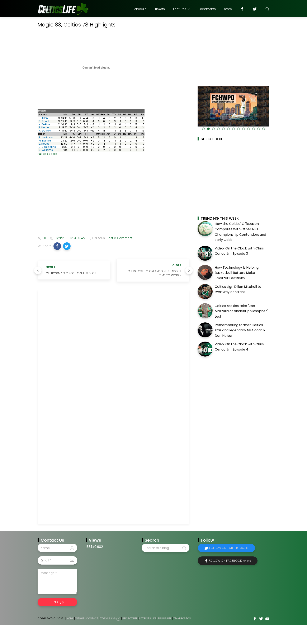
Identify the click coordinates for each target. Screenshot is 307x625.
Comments (207, 9)
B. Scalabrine (47, 147)
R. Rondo (44, 121)
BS (124, 114)
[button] (57, 246)
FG (73, 114)
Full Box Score (47, 154)
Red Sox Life (129, 618)
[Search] (267, 9)
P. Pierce (44, 127)
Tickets (160, 9)
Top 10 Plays (108, 618)
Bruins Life (164, 618)
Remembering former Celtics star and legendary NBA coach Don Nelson (240, 330)
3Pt (79, 114)
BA (130, 114)
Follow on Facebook (229, 561)
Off (98, 114)
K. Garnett (45, 130)
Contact (92, 618)
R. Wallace (45, 137)
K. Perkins (44, 124)
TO (114, 114)
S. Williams (46, 150)
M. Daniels (45, 140)
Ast (108, 114)
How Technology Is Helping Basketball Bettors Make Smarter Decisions (237, 273)
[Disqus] (113, 351)
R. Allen (43, 118)
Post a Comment (119, 238)
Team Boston (182, 618)
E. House (44, 143)
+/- (92, 114)
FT (86, 114)
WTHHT (79, 618)
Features (179, 9)
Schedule (139, 9)
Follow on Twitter (229, 548)
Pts (143, 114)
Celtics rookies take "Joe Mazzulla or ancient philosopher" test (241, 311)
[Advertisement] (113, 200)
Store (228, 9)
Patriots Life (147, 618)
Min (65, 114)
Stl (119, 114)
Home (70, 618)
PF (135, 114)
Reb (102, 114)
